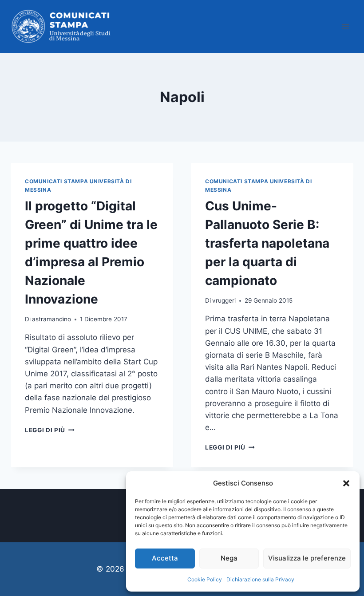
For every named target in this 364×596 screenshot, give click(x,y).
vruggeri (224, 300)
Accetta (165, 558)
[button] (346, 483)
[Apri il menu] (345, 26)
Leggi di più (50, 430)
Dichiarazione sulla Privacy (260, 579)
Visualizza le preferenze (307, 558)
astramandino (51, 319)
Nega (229, 558)
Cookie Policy (204, 579)
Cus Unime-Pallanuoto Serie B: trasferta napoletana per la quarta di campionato (267, 243)
